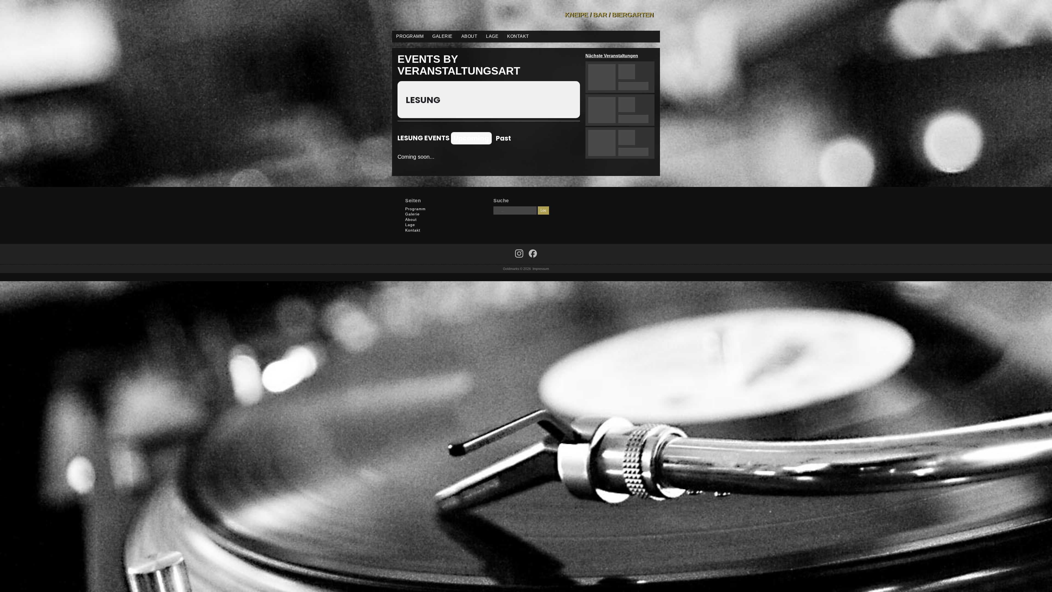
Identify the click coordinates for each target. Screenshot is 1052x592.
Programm (410, 36)
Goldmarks (431, 15)
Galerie (442, 36)
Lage (492, 36)
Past (503, 138)
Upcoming (471, 138)
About (469, 36)
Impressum (541, 269)
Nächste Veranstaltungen (611, 55)
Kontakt (518, 36)
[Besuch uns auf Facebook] (519, 253)
